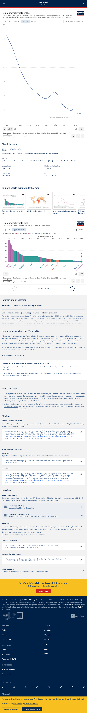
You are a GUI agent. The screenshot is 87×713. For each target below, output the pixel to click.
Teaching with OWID (9, 659)
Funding (47, 639)
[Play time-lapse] (4, 129)
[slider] (15, 129)
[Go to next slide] (72, 288)
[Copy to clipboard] (78, 432)
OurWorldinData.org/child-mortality (12, 137)
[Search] (83, 3)
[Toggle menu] (4, 3)
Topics (4, 630)
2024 (81, 129)
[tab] (7, 21)
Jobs (46, 649)
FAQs (80, 607)
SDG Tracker (6, 654)
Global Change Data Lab (33, 600)
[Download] (73, 136)
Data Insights (6, 639)
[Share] (78, 136)
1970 (5, 274)
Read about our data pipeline (12, 355)
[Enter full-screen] (82, 136)
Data (3, 635)
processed (58, 161)
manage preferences (31, 703)
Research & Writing (8, 669)
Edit (74, 21)
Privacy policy (6, 694)
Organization (48, 635)
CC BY (25, 137)
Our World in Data (43, 4)
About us (47, 630)
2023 (81, 274)
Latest (4, 650)
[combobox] (83, 3)
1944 (10, 129)
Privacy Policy (17, 703)
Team (46, 644)
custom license (68, 605)
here (8, 369)
